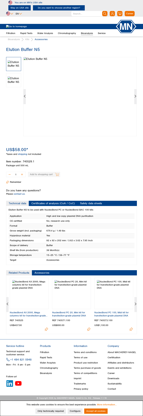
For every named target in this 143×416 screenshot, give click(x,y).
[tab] (17, 203)
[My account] (112, 13)
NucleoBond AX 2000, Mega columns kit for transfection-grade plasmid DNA (28, 314)
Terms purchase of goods (87, 367)
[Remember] (46, 329)
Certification (114, 357)
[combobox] (89, 13)
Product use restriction (86, 362)
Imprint (77, 378)
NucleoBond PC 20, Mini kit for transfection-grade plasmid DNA (69, 314)
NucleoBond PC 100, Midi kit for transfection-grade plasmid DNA (111, 314)
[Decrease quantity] (9, 174)
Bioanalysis (46, 373)
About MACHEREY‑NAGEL (122, 352)
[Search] (104, 13)
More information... (107, 404)
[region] (71, 94)
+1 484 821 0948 (21, 359)
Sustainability (115, 383)
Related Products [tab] (19, 273)
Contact (112, 388)
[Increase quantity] (22, 174)
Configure (75, 411)
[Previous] (25, 96)
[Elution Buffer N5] (80, 96)
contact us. (19, 193)
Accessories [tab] (42, 273)
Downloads (113, 378)
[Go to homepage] (60, 26)
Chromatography (49, 367)
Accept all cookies (96, 411)
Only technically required (50, 411)
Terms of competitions (85, 373)
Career (111, 373)
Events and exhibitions (119, 367)
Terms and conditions (85, 352)
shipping (23, 154)
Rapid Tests (46, 357)
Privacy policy (81, 388)
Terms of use (80, 357)
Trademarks (80, 383)
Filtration (44, 352)
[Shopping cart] (119, 13)
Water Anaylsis (48, 362)
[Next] (135, 96)
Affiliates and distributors (121, 362)
